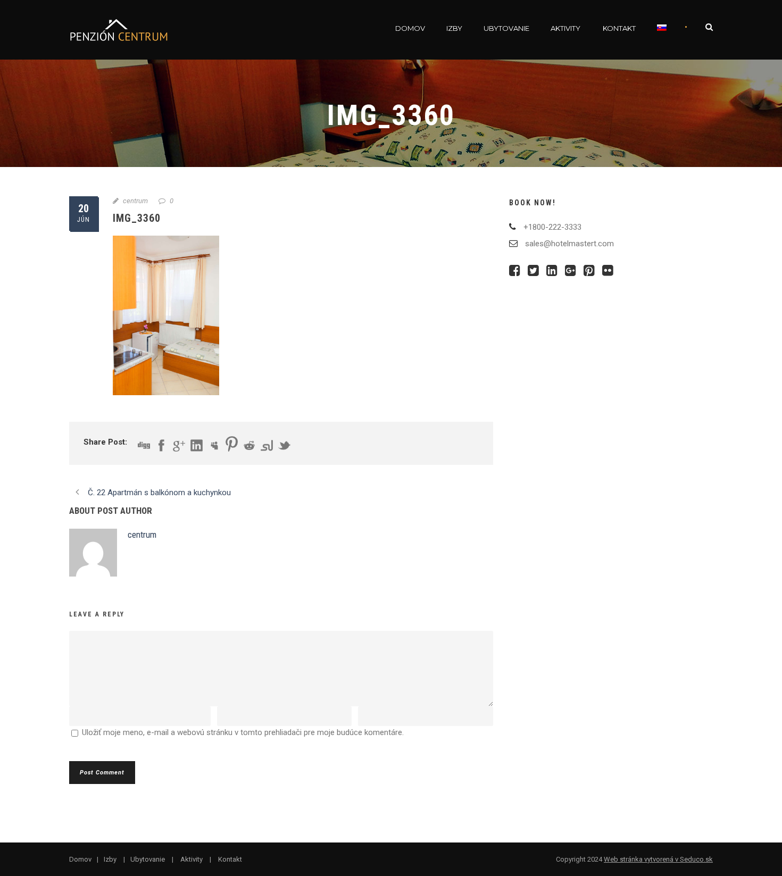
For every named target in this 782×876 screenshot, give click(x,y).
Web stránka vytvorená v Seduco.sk (658, 859)
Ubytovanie (506, 28)
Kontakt (619, 28)
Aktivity (565, 28)
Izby (454, 28)
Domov (410, 28)
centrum (135, 201)
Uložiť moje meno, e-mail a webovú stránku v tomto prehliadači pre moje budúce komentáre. (243, 732)
